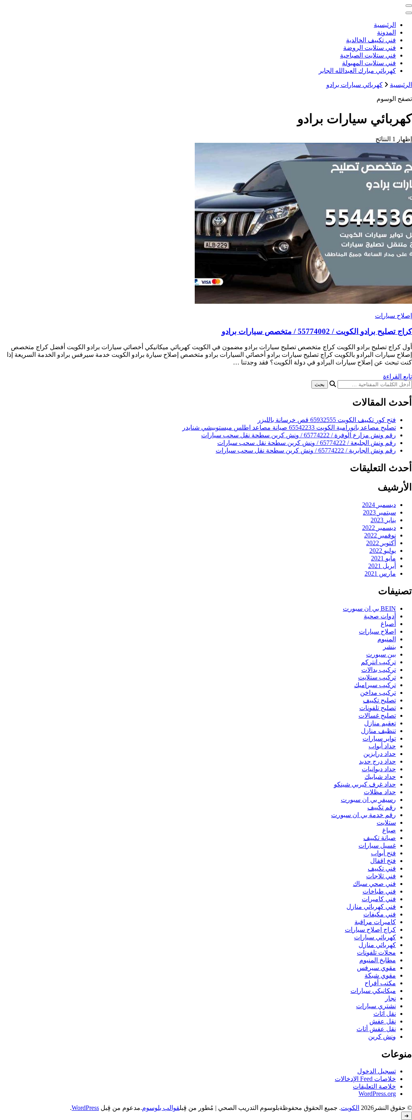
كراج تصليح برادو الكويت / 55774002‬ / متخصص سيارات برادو (317, 331)
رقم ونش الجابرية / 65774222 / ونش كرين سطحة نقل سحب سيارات (306, 450)
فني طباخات (379, 891)
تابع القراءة (397, 376)
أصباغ (388, 623)
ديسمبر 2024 (379, 504)
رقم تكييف (381, 807)
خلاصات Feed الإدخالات (365, 1078)
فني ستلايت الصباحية (368, 55)
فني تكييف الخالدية (371, 40)
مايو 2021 (383, 558)
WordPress (85, 1107)
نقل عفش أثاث (376, 1028)
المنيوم (386, 639)
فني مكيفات (379, 914)
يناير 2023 (383, 520)
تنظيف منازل (378, 730)
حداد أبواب (382, 746)
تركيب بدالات (378, 669)
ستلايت (386, 822)
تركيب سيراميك (375, 684)
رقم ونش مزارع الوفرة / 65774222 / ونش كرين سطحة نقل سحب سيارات (298, 435)
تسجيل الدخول (376, 1071)
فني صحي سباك (374, 883)
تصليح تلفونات (377, 707)
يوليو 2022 (382, 550)
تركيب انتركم (378, 662)
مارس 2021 (380, 573)
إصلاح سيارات (393, 315)
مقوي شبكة (380, 975)
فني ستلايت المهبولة (369, 63)
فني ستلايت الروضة (369, 47)
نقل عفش (382, 1021)
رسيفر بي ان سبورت (368, 799)
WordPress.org (377, 1093)
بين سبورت (381, 654)
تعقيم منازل (380, 723)
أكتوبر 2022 (381, 542)
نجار (390, 998)
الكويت (350, 1107)
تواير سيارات (379, 738)
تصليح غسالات (377, 715)
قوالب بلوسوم (160, 1107)
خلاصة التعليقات (374, 1086)
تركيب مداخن (378, 692)
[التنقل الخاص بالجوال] (409, 5)
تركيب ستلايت (377, 677)
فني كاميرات (379, 899)
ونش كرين (382, 1036)
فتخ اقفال (383, 860)
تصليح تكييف (379, 700)
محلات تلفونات (376, 952)
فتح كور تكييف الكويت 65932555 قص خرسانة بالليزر (327, 419)
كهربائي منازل (377, 944)
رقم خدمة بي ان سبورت (363, 814)
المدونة (386, 32)
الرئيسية (385, 24)
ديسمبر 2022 (379, 527)
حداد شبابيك (380, 776)
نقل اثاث (384, 1013)
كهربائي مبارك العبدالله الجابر (357, 70)
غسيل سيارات (377, 845)
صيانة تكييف (379, 837)
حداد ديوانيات (379, 769)
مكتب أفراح (380, 983)
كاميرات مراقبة (375, 921)
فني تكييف (382, 868)
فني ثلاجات (381, 876)
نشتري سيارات (376, 1006)
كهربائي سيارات (375, 937)
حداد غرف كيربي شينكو (365, 784)
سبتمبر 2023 (379, 512)
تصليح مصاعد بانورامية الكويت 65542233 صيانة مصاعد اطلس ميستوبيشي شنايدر (289, 427)
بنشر (389, 646)
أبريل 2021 (382, 565)
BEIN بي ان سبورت (369, 608)
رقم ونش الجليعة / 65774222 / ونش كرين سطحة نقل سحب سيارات (306, 442)
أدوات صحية (380, 616)
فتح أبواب (383, 853)
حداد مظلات (380, 792)
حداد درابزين (379, 753)
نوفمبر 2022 (380, 535)
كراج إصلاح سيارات (370, 929)
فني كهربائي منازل (371, 906)
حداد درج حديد (377, 761)
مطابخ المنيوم (377, 960)
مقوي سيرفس (376, 967)
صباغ (389, 830)
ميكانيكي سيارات (373, 990)
